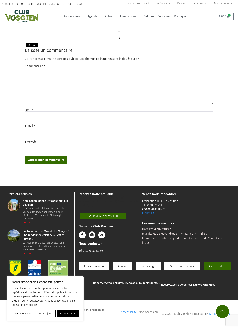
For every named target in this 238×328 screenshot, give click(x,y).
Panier (181, 3)
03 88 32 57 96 (94, 251)
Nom (29, 109)
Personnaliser (23, 313)
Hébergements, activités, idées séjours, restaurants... (126, 283)
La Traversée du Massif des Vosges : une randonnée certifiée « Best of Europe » (46, 235)
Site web (30, 142)
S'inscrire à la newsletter (103, 216)
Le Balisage (163, 3)
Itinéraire (148, 213)
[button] (74, 16)
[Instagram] (92, 234)
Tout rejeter (45, 313)
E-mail (30, 126)
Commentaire (35, 66)
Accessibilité (129, 312)
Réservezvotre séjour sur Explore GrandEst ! (188, 284)
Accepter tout (68, 313)
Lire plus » (27, 222)
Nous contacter (223, 3)
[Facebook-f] (82, 234)
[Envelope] (101, 234)
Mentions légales (93, 309)
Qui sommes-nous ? (137, 3)
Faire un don (199, 3)
